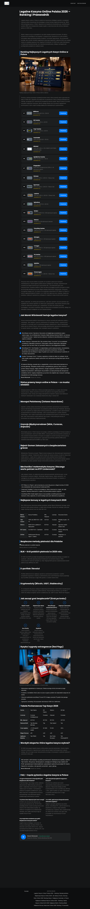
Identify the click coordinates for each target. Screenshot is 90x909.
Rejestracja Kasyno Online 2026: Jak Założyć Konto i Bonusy (51, 895)
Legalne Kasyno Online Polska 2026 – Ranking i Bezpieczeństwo (51, 893)
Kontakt (73, 3)
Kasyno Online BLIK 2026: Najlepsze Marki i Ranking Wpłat (51, 903)
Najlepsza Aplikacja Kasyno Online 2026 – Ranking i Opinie (51, 900)
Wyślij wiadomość (48, 877)
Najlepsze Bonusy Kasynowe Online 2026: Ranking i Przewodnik (51, 905)
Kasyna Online (81, 3)
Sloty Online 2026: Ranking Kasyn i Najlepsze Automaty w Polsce (51, 898)
